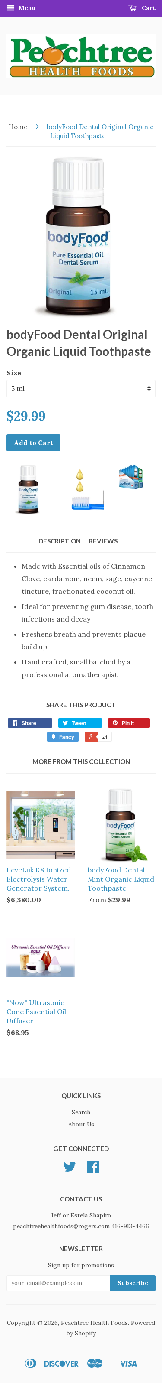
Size (13, 372)
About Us (81, 1124)
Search (81, 1112)
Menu (26, 8)
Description (59, 541)
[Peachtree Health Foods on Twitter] (69, 1170)
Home (18, 127)
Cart (148, 8)
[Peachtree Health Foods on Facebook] (92, 1170)
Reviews (103, 541)
